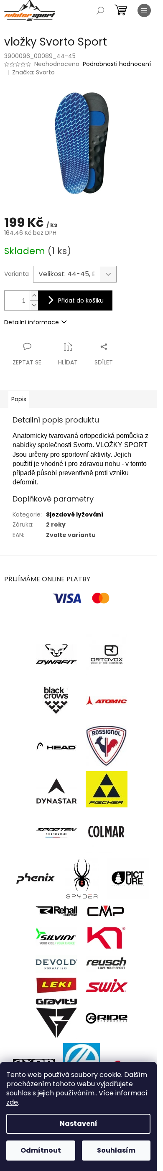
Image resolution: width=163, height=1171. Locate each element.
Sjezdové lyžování (74, 514)
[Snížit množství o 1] (34, 305)
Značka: (33, 72)
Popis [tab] (18, 399)
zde (12, 1102)
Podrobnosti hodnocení (117, 64)
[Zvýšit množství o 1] (34, 295)
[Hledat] (100, 10)
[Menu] (144, 10)
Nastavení (78, 1123)
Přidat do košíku (81, 300)
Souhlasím (116, 1150)
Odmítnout (40, 1150)
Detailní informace (31, 322)
